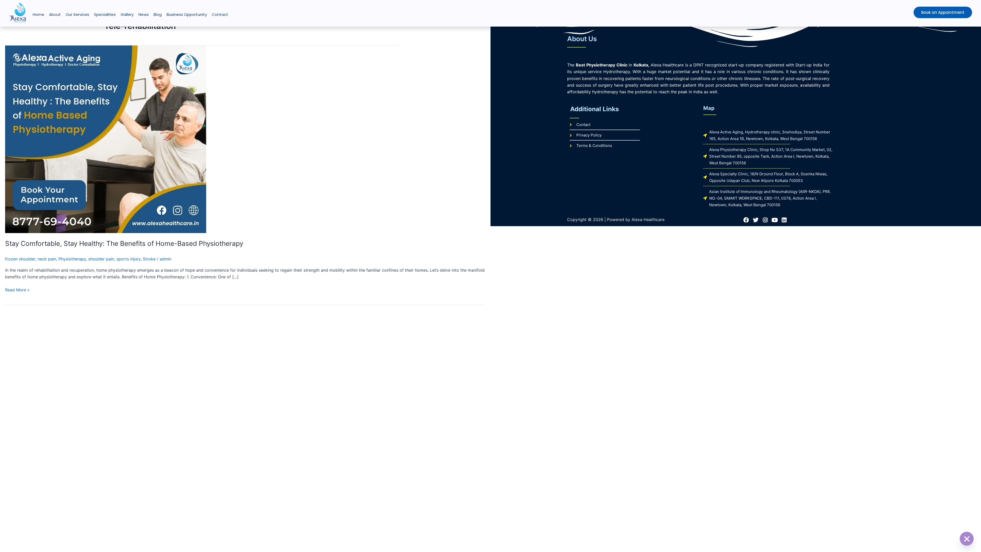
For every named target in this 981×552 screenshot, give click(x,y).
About (55, 14)
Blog (158, 14)
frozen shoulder (20, 258)
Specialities (105, 14)
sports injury (128, 258)
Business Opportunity (187, 14)
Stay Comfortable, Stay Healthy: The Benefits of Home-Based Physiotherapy (124, 243)
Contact (220, 14)
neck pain (47, 258)
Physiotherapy (72, 258)
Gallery (127, 14)
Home (38, 14)
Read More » (17, 289)
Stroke (149, 258)
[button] (932, 12)
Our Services (77, 14)
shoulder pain (101, 258)
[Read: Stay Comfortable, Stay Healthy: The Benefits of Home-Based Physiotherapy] (105, 138)
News (143, 14)
